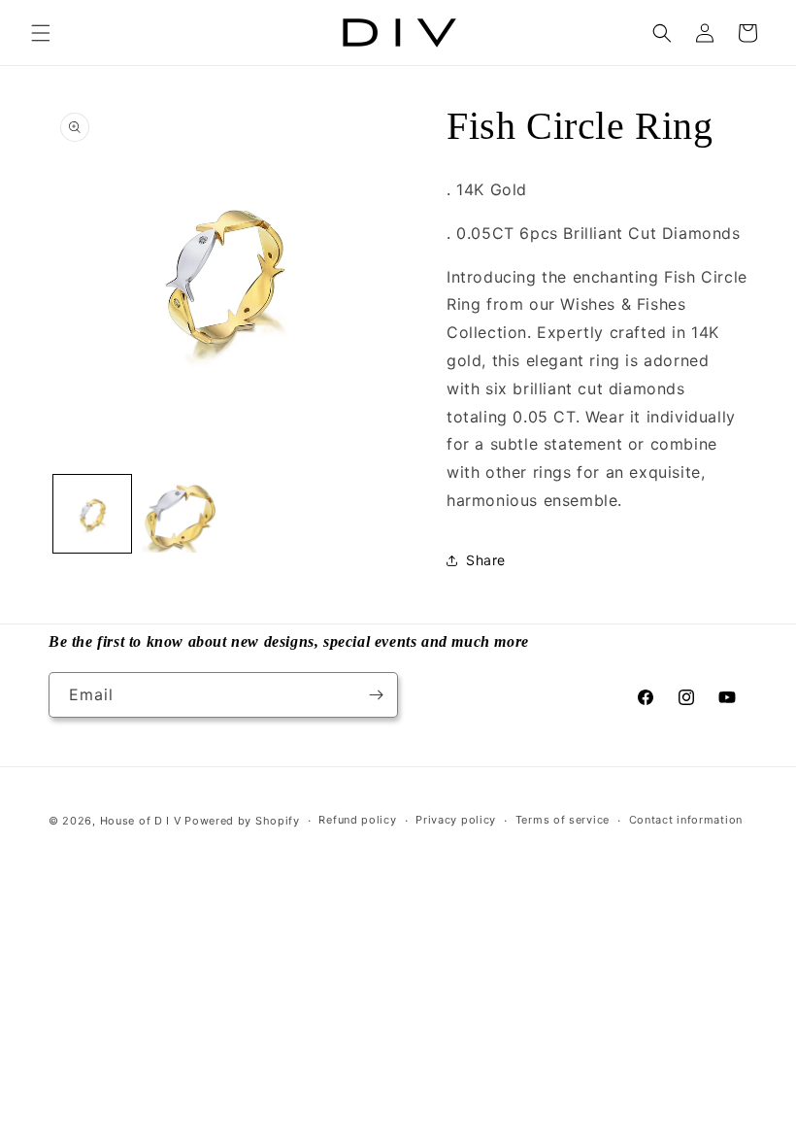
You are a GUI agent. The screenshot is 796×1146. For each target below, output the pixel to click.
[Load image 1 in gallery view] (92, 514)
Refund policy (357, 819)
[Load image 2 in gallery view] (179, 514)
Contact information (686, 819)
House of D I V (141, 820)
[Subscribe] (375, 695)
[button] (40, 33)
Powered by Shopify (242, 820)
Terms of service (562, 819)
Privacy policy (455, 819)
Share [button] (486, 560)
